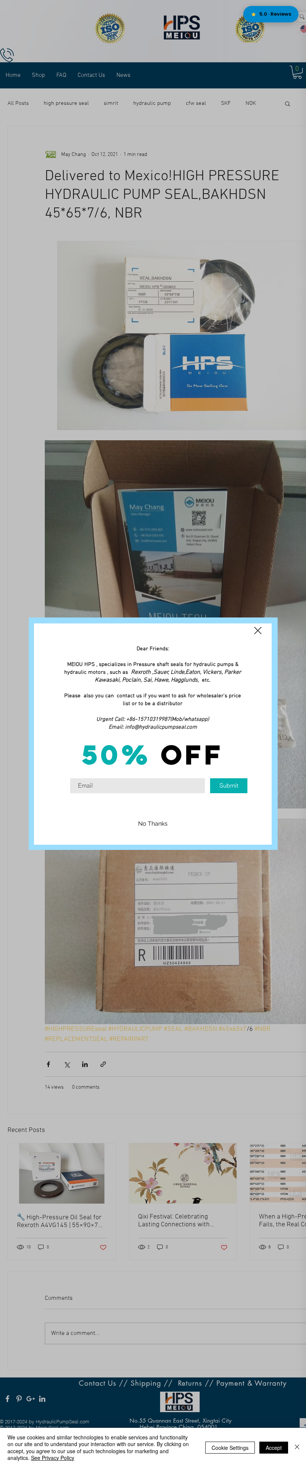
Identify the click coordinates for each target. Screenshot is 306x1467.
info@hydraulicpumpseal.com (161, 727)
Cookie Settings (230, 1447)
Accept (274, 1447)
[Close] (297, 1447)
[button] (258, 630)
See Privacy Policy (52, 1457)
